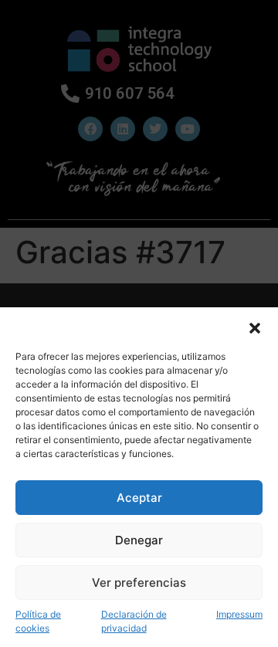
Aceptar (139, 497)
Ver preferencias (139, 582)
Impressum (239, 614)
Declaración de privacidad (134, 621)
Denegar (139, 540)
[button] (255, 326)
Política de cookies (38, 621)
